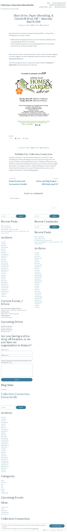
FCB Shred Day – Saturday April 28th (10, 229)
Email (4, 355)
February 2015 (4, 282)
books (2, 480)
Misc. (2, 485)
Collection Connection (24, 25)
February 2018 (4, 247)
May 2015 (3, 277)
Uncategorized (45, 25)
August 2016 (4, 256)
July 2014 (3, 294)
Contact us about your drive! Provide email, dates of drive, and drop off (16, 361)
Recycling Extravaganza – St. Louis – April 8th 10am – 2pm (15, 231)
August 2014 (4, 293)
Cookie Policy (35, 528)
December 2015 (4, 264)
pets (2, 487)
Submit (17, 379)
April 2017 (3, 250)
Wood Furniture (5, 233)
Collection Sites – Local (45, 7)
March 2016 (4, 261)
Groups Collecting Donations (57, 5)
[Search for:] (8, 216)
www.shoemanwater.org (16, 58)
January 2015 (4, 284)
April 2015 (3, 278)
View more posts (33, 170)
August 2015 (4, 271)
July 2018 (3, 243)
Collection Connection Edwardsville (17, 5)
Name (5, 349)
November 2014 (5, 287)
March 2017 (4, 252)
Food (2, 484)
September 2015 (5, 270)
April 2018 (3, 245)
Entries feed (4, 510)
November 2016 (5, 254)
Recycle (3, 489)
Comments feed (5, 512)
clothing (3, 482)
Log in (2, 509)
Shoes (2, 491)
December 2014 (4, 285)
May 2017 (3, 249)
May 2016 (3, 257)
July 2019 (3, 242)
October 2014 (4, 289)
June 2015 (3, 275)
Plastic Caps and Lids (6, 227)
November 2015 (5, 266)
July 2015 (3, 273)
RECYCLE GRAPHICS (5, 226)
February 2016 (4, 263)
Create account (4, 507)
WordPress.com (5, 514)
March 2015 (4, 280)
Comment (53, 207)
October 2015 (4, 268)
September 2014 (5, 291)
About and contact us (60, 7)
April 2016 (3, 259)
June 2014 (3, 296)
